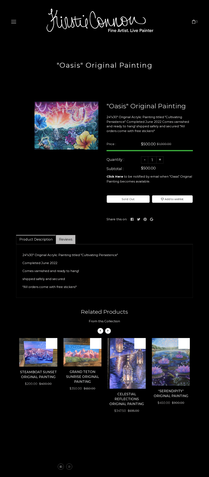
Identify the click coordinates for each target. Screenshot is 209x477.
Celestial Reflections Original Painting (126, 399)
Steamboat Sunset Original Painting (38, 374)
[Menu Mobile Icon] (13, 21)
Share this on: (117, 219)
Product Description (36, 239)
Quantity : (115, 159)
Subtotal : (115, 169)
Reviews (65, 239)
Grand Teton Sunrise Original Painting (82, 377)
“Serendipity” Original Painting (171, 393)
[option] (66, 126)
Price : (111, 144)
